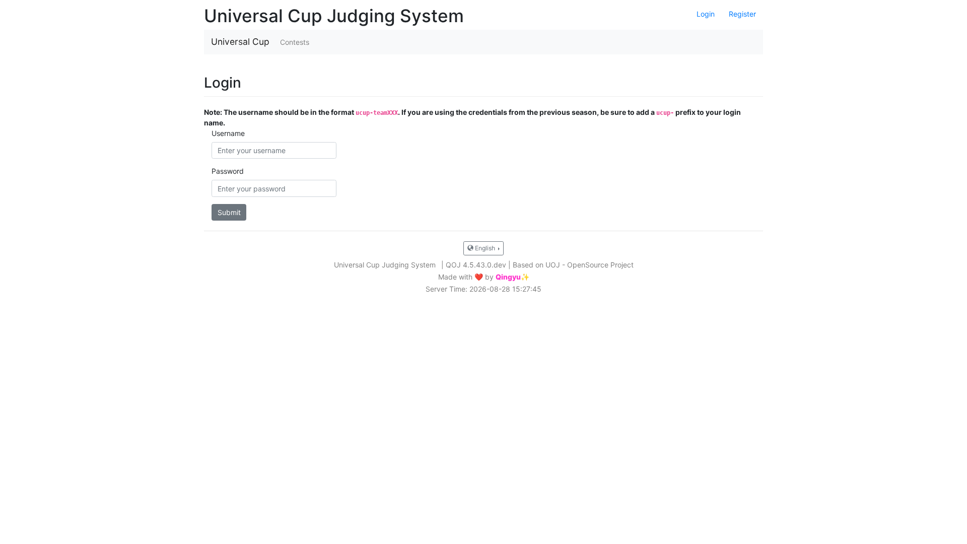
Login (706, 14)
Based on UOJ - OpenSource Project (573, 264)
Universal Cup (240, 41)
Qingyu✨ (512, 277)
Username (228, 133)
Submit (229, 212)
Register (742, 14)
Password (228, 171)
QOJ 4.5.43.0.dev (476, 264)
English (485, 248)
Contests (294, 42)
